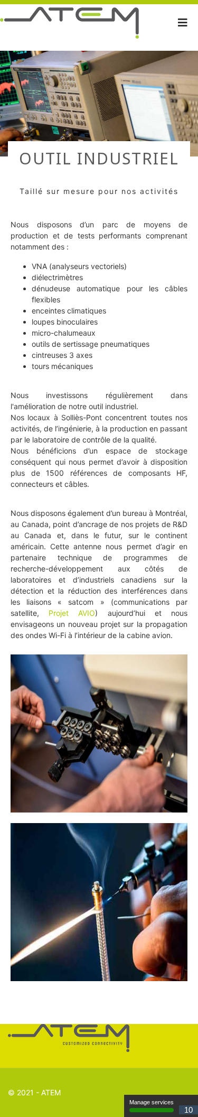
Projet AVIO (72, 612)
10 (188, 1109)
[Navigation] (182, 23)
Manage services (151, 1102)
